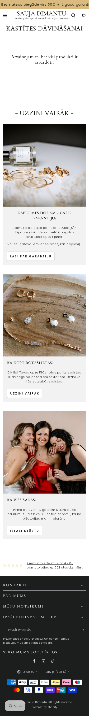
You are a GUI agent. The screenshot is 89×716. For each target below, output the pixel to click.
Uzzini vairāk (24, 393)
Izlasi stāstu (24, 531)
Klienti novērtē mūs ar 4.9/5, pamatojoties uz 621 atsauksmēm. (55, 565)
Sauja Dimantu (37, 702)
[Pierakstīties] (83, 629)
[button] (73, 15)
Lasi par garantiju (31, 256)
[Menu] (5, 15)
